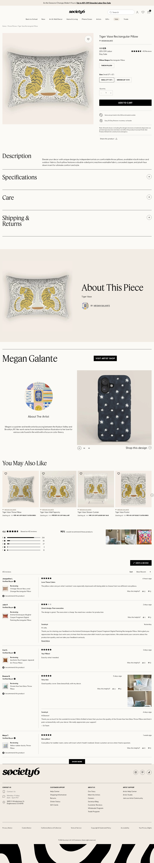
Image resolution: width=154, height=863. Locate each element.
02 (84, 448)
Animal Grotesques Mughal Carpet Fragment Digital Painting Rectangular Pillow (20, 617)
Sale (116, 19)
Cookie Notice (26, 828)
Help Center (54, 791)
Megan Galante (107, 41)
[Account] (137, 12)
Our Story (92, 791)
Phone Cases (87, 19)
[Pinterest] (142, 772)
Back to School (32, 19)
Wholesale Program (95, 808)
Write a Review (143, 564)
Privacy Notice (7, 828)
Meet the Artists (94, 795)
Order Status (55, 801)
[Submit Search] (110, 12)
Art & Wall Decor (55, 19)
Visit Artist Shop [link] (105, 358)
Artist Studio (127, 795)
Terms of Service (76, 828)
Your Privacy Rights (145, 828)
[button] (141, 51)
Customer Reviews (95, 805)
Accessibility (125, 828)
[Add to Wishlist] (6, 473)
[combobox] (121, 12)
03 (89, 448)
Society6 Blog (93, 801)
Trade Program (94, 811)
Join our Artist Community (133, 798)
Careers (91, 798)
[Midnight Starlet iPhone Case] (114, 407)
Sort (131, 572)
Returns (53, 798)
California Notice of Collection (51, 828)
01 (79, 448)
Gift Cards (54, 805)
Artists (98, 19)
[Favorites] (143, 12)
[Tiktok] (149, 772)
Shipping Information (58, 795)
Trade (126, 19)
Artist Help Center (130, 791)
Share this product (107, 139)
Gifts (107, 19)
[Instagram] (135, 772)
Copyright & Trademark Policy (101, 828)
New (43, 19)
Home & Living (72, 19)
